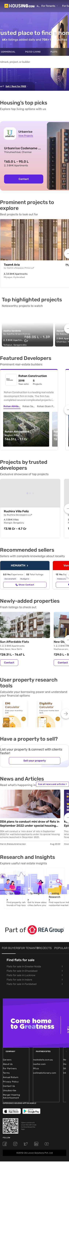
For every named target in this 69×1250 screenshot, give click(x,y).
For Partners (10, 1068)
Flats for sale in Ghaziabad (22, 970)
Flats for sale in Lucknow (21, 975)
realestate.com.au (43, 1059)
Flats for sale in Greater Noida (24, 966)
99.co (36, 1068)
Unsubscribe (9, 1090)
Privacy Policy (11, 1081)
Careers (7, 1059)
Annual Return (10, 1077)
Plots (53, 51)
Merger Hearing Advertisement (11, 1096)
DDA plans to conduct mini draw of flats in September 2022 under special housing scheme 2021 (29, 824)
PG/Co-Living (32, 51)
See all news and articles (52, 784)
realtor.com (39, 1064)
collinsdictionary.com (44, 1073)
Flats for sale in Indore (19, 979)
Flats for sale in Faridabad (21, 984)
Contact (24, 179)
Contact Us (9, 1086)
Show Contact (26, 584)
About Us (8, 1064)
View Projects (25, 135)
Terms (6, 1073)
